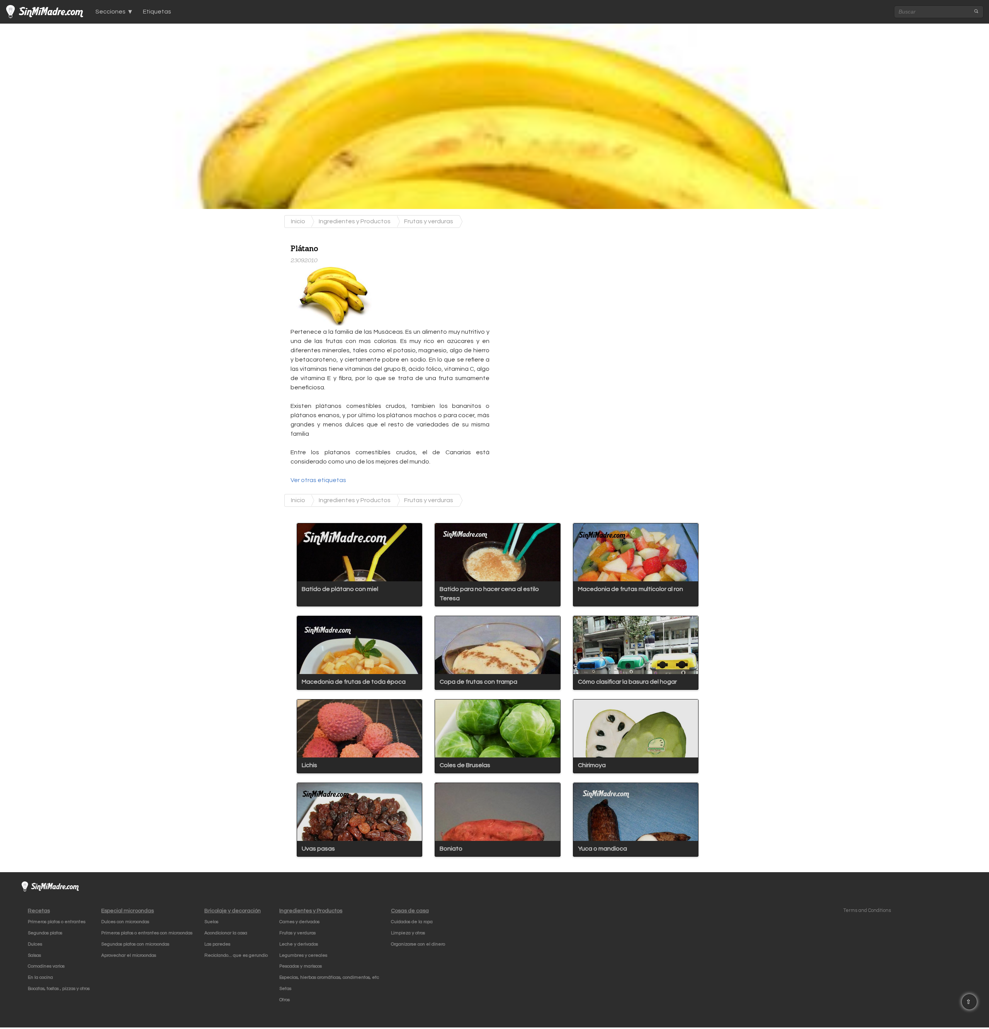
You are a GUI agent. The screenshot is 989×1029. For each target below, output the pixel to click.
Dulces (35, 944)
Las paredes (217, 944)
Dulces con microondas (125, 921)
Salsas (34, 955)
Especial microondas (127, 911)
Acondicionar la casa (225, 933)
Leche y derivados (298, 944)
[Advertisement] (557, 286)
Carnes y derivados (299, 921)
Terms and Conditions (867, 910)
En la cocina (40, 977)
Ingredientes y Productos (355, 221)
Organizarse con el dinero (418, 944)
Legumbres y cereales (303, 955)
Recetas (39, 911)
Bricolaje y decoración (232, 911)
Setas (285, 988)
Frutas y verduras (428, 221)
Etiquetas (157, 11)
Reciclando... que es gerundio (236, 955)
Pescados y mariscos (300, 966)
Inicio (298, 221)
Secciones (110, 11)
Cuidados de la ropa (412, 921)
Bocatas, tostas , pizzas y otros (59, 988)
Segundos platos (45, 933)
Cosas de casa (410, 911)
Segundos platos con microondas (135, 944)
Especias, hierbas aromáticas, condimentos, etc (329, 977)
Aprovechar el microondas (128, 955)
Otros (284, 999)
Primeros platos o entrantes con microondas (146, 933)
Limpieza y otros (408, 933)
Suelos (211, 921)
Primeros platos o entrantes (56, 921)
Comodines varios (46, 966)
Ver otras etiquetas (318, 480)
